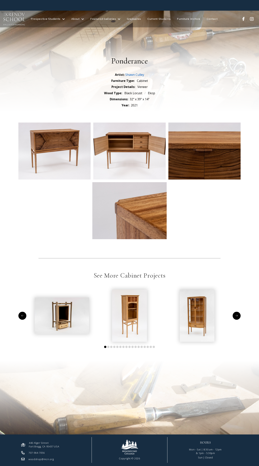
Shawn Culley (134, 75)
